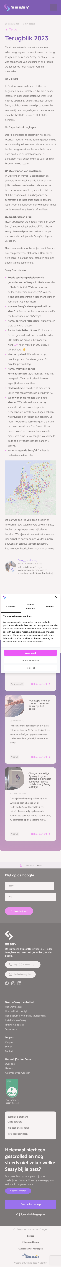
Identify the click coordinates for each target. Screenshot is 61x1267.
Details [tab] (50, 606)
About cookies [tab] (30, 606)
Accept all (30, 653)
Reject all (31, 668)
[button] (56, 597)
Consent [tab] (10, 606)
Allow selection (30, 660)
